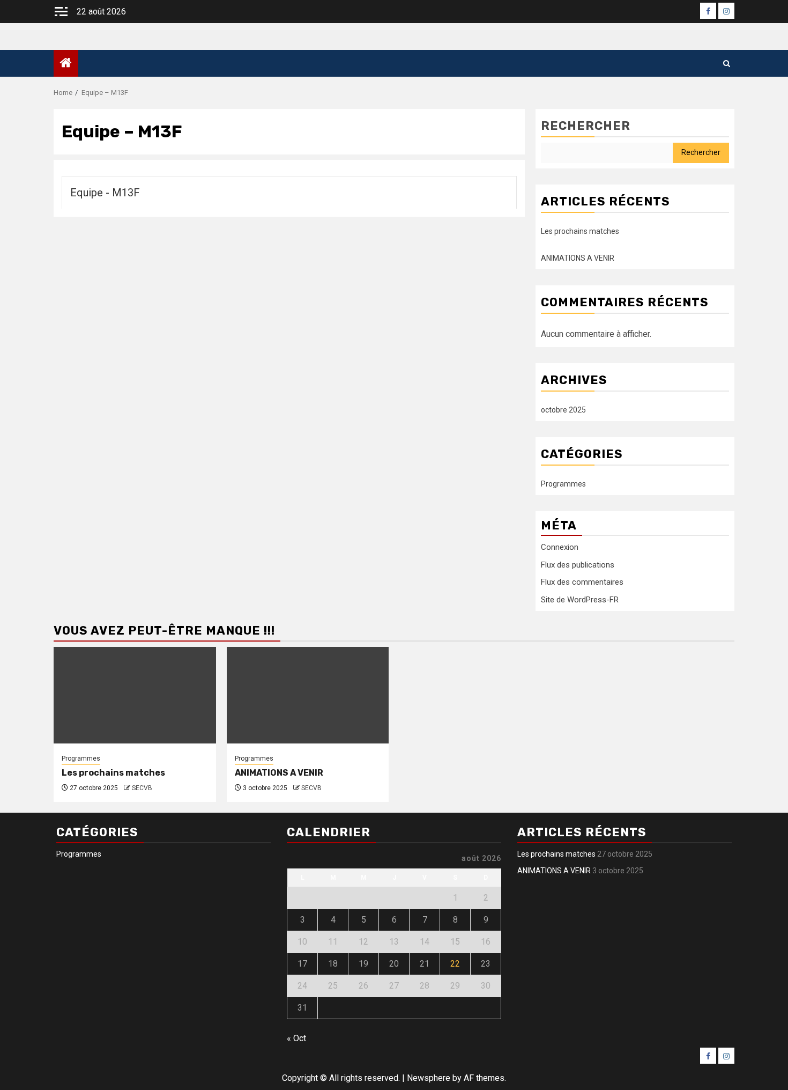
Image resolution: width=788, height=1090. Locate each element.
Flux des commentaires (582, 582)
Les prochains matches (580, 231)
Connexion (559, 547)
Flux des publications (577, 565)
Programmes (563, 484)
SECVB (142, 788)
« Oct (296, 1038)
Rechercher (585, 126)
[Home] (66, 63)
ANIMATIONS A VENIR (577, 258)
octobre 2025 (563, 410)
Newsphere (428, 1078)
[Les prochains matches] (135, 695)
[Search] (726, 63)
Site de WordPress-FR (580, 600)
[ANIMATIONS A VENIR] (308, 695)
